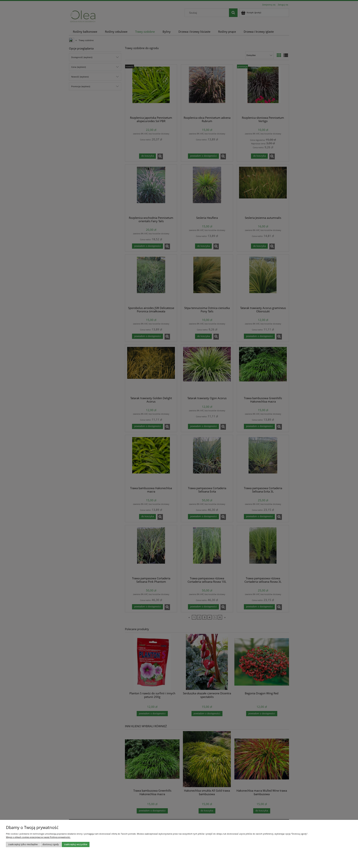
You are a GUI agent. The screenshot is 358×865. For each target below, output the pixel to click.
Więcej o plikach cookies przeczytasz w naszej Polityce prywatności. (38, 837)
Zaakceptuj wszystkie (75, 844)
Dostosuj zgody (51, 844)
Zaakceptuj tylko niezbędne (23, 844)
